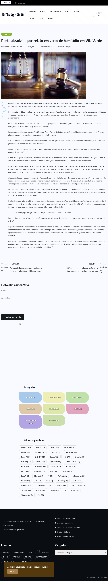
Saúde (77, 481)
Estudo (25, 466)
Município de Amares (65, 523)
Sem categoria (41, 557)
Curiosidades (54, 397)
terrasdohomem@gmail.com (13, 529)
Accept (12, 571)
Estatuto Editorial (63, 532)
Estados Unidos (73, 462)
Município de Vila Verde (66, 518)
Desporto (32, 18)
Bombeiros (71, 452)
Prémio (25, 481)
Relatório (63, 481)
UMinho (40, 490)
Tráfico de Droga (78, 485)
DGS (66, 457)
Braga (25, 457)
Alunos (40, 447)
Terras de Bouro (55, 11)
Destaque (45, 552)
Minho (67, 11)
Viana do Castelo (71, 490)
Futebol (70, 466)
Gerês (25, 471)
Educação (80, 457)
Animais (25, 452)
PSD (38, 481)
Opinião (78, 409)
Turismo (26, 490)
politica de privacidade (40, 567)
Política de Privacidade (65, 536)
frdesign (104, 577)
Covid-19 (40, 457)
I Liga (25, 476)
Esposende (55, 462)
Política (62, 476)
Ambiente (69, 447)
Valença (54, 490)
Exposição (40, 466)
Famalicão (56, 466)
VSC (41, 495)
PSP (49, 481)
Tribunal (61, 485)
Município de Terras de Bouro (68, 527)
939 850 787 (8, 525)
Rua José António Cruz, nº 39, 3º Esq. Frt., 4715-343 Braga (24, 521)
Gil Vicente (39, 471)
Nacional (76, 11)
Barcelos (56, 452)
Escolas (40, 462)
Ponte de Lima (78, 476)
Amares (42, 11)
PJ (50, 476)
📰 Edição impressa (46, 18)
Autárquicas (41, 452)
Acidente (26, 447)
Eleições (26, 462)
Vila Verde (32, 11)
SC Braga (26, 485)
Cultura (54, 457)
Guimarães (67, 471)
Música (38, 476)
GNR (53, 471)
